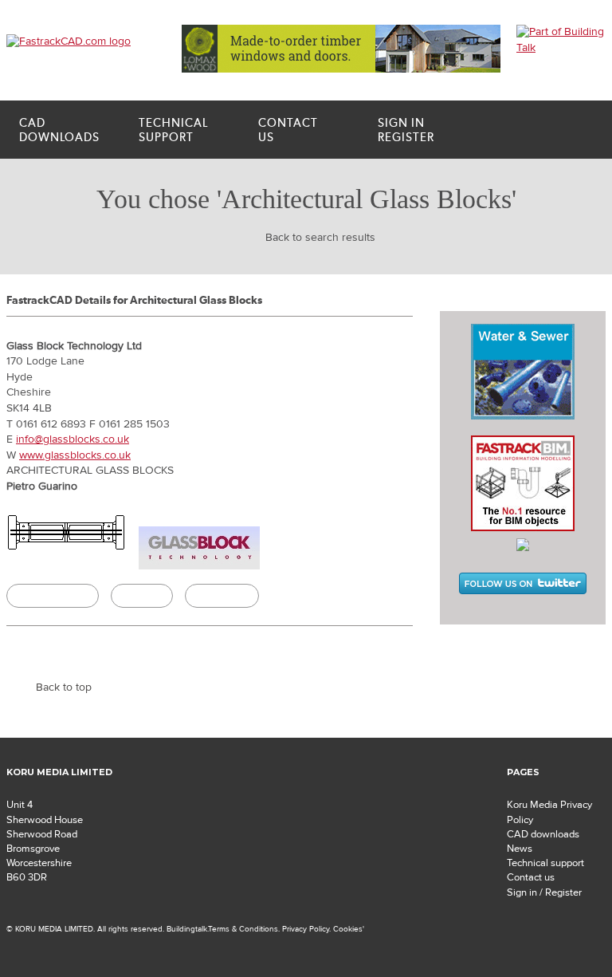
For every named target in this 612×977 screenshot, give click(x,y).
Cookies (348, 929)
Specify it (142, 596)
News (519, 848)
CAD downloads (543, 834)
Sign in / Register (544, 892)
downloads (59, 130)
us (288, 130)
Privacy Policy (305, 929)
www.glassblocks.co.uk (75, 455)
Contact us (531, 877)
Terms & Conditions (243, 929)
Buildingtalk (222, 596)
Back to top (64, 687)
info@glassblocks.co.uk (72, 439)
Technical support (545, 863)
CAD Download (52, 596)
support (173, 130)
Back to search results (320, 237)
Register (406, 130)
